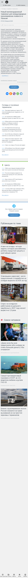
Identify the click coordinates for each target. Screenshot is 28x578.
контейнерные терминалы (7, 80)
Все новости (5, 154)
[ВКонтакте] (7, 93)
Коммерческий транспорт (8, 385)
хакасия (15, 80)
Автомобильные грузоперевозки (10, 352)
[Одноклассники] (10, 93)
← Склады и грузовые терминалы (9, 8)
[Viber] (14, 93)
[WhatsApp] (17, 93)
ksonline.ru (5, 75)
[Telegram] (21, 93)
